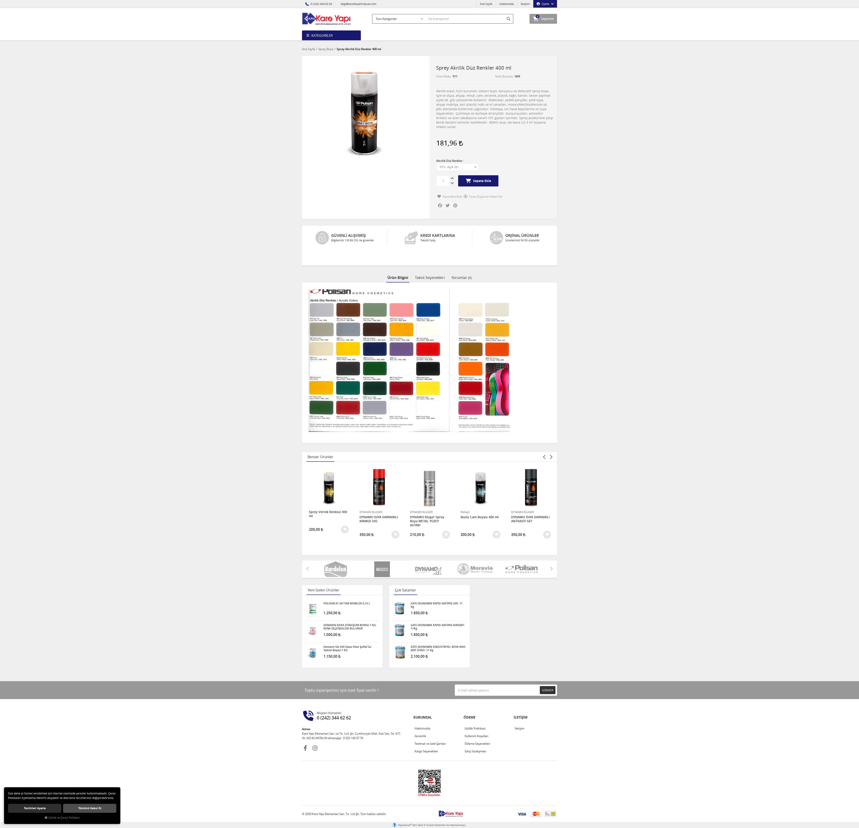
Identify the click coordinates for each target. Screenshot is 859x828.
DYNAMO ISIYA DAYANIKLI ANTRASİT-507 (480, 503)
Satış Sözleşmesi (475, 735)
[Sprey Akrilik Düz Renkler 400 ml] (364, 112)
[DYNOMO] (394, 553)
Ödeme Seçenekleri (477, 727)
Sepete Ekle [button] (482, 181)
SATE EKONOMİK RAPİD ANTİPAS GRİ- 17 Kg (437, 588)
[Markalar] (487, 553)
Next (551, 440)
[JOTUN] (347, 553)
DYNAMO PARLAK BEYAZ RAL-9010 (529, 503)
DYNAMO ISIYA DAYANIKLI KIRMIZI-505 (328, 503)
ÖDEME (469, 700)
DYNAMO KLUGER (320, 495)
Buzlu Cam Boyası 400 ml (429, 501)
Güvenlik (420, 719)
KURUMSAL (422, 700)
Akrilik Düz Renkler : (450, 161)
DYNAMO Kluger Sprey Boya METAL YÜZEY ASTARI (376, 505)
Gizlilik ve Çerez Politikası (64, 817)
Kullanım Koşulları (476, 719)
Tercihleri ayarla (35, 808)
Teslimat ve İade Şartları (430, 727)
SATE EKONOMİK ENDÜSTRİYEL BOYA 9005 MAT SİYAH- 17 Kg (438, 632)
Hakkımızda (506, 4)
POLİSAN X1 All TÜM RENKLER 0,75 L (346, 587)
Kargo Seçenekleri (426, 735)
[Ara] (508, 19)
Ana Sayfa (486, 4)
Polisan (414, 495)
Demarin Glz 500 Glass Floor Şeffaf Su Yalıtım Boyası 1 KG (347, 632)
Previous (544, 440)
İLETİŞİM (520, 700)
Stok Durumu (504, 76)
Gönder (547, 673)
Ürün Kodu (443, 76)
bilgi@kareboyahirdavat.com (358, 4)
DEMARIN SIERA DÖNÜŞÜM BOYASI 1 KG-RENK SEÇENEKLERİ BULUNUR (350, 610)
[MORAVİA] (440, 553)
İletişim (525, 4)
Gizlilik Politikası (475, 712)
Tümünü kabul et (89, 808)
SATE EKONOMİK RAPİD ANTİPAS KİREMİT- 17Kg (438, 610)
